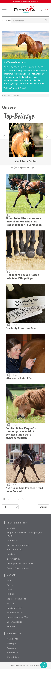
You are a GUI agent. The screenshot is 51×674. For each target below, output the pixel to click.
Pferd (9, 589)
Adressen (11, 648)
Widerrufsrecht (14, 549)
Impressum (12, 540)
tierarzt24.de (13, 558)
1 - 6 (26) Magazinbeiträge (22, 167)
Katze (10, 584)
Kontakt (11, 626)
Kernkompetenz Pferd (18, 617)
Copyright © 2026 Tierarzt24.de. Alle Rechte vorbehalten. (25, 665)
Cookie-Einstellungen (18, 568)
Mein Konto (12, 638)
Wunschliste (13, 657)
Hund (9, 580)
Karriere (11, 554)
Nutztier (11, 603)
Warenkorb (12, 652)
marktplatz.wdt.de (16, 563)
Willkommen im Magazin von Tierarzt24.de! (25, 1)
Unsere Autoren (14, 621)
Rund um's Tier (14, 608)
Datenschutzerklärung (18, 545)
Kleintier (11, 594)
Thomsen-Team (15, 612)
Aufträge (11, 643)
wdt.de (29, 563)
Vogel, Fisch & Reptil (17, 598)
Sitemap (11, 527)
